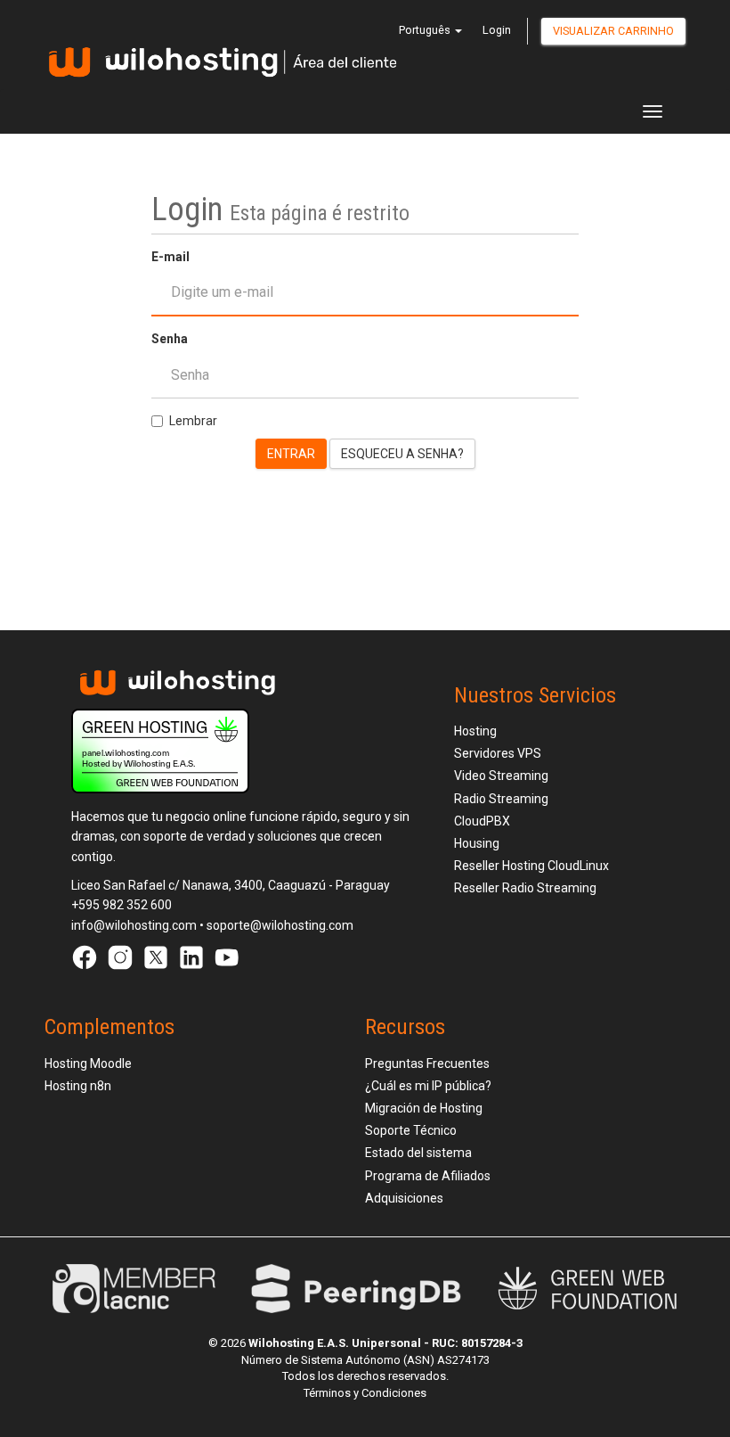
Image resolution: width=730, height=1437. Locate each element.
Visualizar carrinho (613, 30)
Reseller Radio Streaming (525, 888)
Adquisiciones (404, 1198)
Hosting (475, 731)
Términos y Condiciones (365, 1393)
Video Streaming (501, 775)
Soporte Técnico (411, 1130)
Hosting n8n (78, 1086)
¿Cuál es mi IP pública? (428, 1086)
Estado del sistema (418, 1152)
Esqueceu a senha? (402, 454)
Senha (169, 339)
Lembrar (193, 421)
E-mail (170, 257)
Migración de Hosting (424, 1108)
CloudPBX (482, 821)
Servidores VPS (497, 753)
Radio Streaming (501, 799)
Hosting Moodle (88, 1063)
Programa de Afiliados (428, 1176)
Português (426, 30)
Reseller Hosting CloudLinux (531, 865)
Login (497, 30)
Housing (476, 843)
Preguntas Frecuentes (427, 1063)
